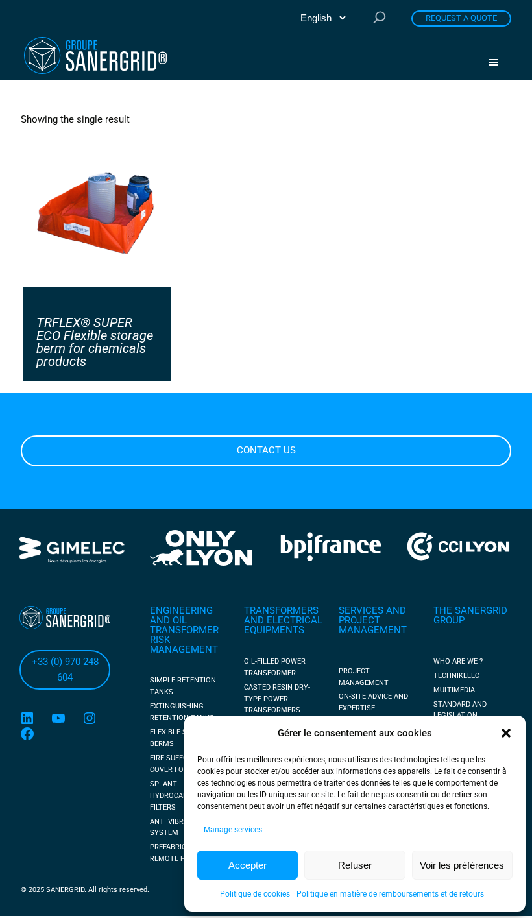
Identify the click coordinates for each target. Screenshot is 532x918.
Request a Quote (461, 18)
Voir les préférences (462, 865)
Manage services (233, 829)
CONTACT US (266, 450)
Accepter (247, 865)
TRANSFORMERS (281, 610)
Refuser (355, 865)
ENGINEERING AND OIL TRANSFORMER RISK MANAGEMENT (184, 630)
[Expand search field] (379, 18)
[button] (506, 733)
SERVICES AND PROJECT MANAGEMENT (373, 620)
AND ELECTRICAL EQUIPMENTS (283, 625)
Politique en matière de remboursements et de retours (390, 894)
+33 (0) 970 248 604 (65, 669)
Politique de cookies (255, 894)
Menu (498, 62)
